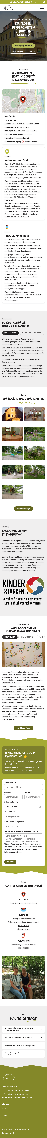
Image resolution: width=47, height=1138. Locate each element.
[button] (44, 2)
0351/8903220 (23, 948)
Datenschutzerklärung (12, 852)
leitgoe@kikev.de (23, 929)
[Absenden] (10, 862)
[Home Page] (8, 7)
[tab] (10, 333)
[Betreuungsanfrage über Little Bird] (23, 51)
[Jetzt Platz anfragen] (23, 508)
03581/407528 (23, 925)
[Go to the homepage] (9, 1077)
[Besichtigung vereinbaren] (23, 45)
